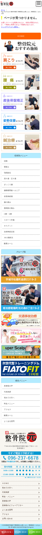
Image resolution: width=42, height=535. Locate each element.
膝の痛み (7, 202)
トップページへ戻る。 (10, 27)
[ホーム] (11, 4)
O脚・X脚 (8, 214)
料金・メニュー (8, 497)
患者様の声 (8, 386)
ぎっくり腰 (8, 185)
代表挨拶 (7, 392)
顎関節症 (7, 173)
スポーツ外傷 (9, 220)
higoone (31, 527)
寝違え (6, 167)
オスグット (8, 226)
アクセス (7, 409)
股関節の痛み (9, 208)
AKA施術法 (8, 238)
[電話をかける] (21, 457)
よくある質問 (9, 421)
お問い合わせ (7, 518)
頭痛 (5, 161)
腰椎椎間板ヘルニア (12, 190)
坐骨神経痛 (8, 196)
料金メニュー (9, 404)
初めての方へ (9, 398)
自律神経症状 (9, 232)
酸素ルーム (8, 243)
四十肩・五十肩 (10, 179)
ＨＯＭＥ (21, 36)
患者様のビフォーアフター (12, 505)
